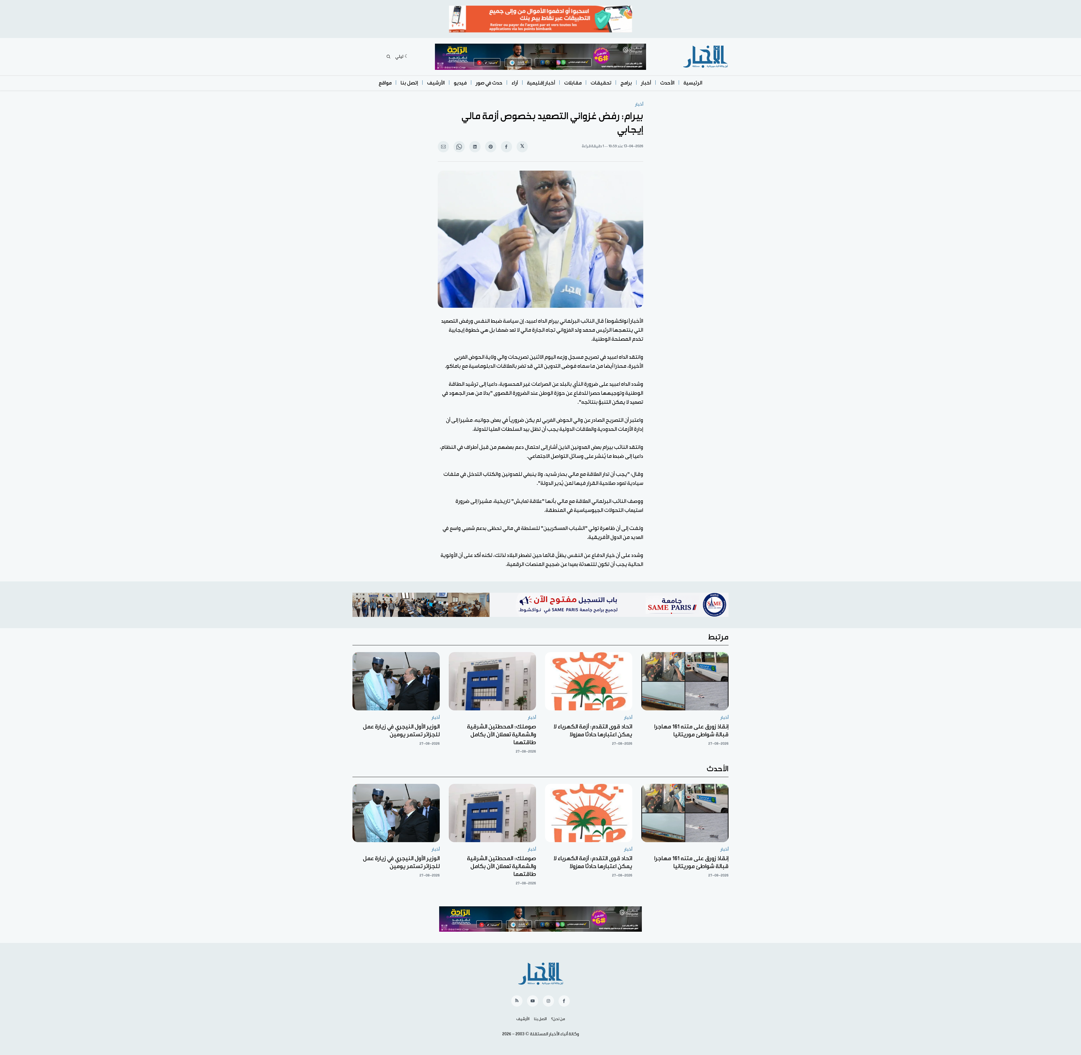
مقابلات (573, 83)
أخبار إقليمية (541, 83)
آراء (515, 83)
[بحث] (388, 56)
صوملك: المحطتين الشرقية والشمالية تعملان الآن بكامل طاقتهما (501, 735)
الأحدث (667, 83)
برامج (626, 83)
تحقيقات (601, 83)
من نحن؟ (558, 1019)
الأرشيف (436, 83)
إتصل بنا (409, 83)
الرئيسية (693, 83)
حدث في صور (489, 83)
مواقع (385, 83)
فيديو (460, 83)
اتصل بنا (540, 1019)
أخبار (646, 83)
